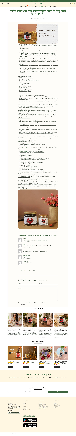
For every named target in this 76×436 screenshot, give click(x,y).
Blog (45, 6)
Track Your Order (57, 405)
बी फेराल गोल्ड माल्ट (23, 151)
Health (26, 6)
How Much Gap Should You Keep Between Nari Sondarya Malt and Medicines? (45, 330)
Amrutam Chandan (26, 361)
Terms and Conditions (42, 404)
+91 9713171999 (5, 3)
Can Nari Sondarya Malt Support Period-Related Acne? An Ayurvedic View (60, 330)
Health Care (25, 408)
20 (29, 270)
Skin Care (24, 406)
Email (40, 283)
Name (19, 283)
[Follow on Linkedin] (15, 412)
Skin (32, 6)
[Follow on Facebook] (9, 412)
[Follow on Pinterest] (17, 412)
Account (54, 6)
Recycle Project (56, 406)
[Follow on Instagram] (13, 412)
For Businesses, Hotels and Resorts (44, 409)
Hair (29, 6)
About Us (49, 6)
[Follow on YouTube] (19, 412)
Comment (20, 288)
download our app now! (63, 377)
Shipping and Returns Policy (43, 407)
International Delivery (42, 408)
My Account (56, 404)
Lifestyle (36, 6)
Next (34, 270)
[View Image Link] (30, 420)
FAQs (55, 407)
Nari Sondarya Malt (11, 361)
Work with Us (10, 403)
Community (41, 6)
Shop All (21, 6)
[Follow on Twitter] (11, 412)
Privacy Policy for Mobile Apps (43, 406)
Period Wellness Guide (26, 409)
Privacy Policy (41, 405)
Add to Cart (10, 366)
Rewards (55, 403)
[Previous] (10, 353)
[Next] (66, 353)
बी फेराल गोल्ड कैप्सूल (23, 147)
